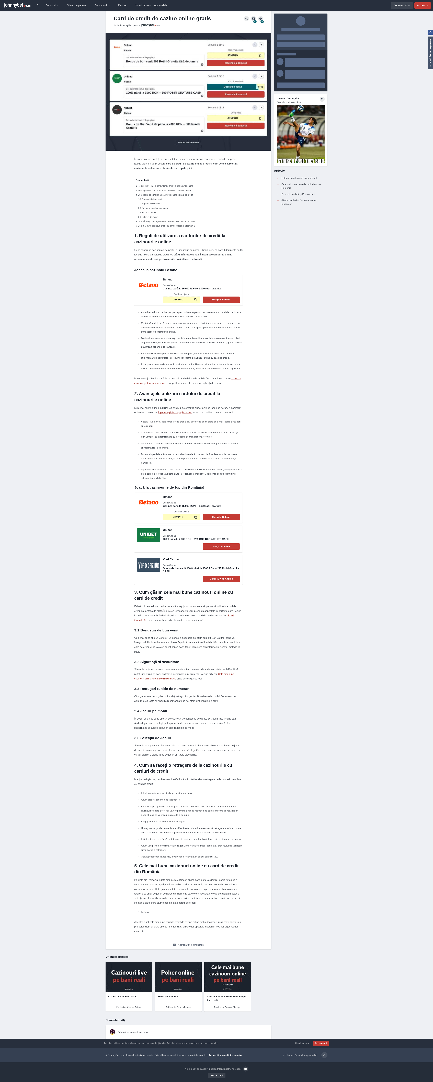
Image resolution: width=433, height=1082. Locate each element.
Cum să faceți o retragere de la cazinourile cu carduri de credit (166, 221)
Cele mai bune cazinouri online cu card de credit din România (166, 226)
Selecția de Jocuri (150, 217)
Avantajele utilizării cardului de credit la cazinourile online (164, 190)
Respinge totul (302, 1043)
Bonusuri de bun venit (152, 199)
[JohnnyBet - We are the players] (17, 5)
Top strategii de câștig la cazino (175, 412)
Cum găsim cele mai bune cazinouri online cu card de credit (165, 195)
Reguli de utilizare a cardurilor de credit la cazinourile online (165, 186)
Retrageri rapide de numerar (155, 208)
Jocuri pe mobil (149, 212)
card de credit (216, 1075)
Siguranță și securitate (152, 204)
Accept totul (321, 1043)
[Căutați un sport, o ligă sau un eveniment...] (38, 5)
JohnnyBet (126, 25)
